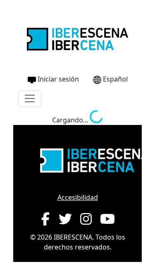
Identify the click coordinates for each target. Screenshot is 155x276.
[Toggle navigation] (29, 98)
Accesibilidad (77, 197)
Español (115, 79)
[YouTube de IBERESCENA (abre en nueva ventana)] (107, 219)
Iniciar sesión (58, 79)
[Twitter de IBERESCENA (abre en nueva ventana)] (65, 219)
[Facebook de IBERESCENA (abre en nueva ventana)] (45, 219)
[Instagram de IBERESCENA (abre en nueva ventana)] (86, 219)
